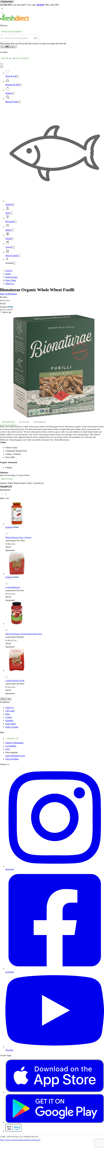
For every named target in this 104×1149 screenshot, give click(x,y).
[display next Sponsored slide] (6, 494)
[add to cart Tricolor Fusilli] (7, 674)
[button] (30, 534)
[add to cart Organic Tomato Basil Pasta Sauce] (7, 627)
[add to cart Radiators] (7, 580)
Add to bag (7, 479)
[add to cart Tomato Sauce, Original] (7, 530)
